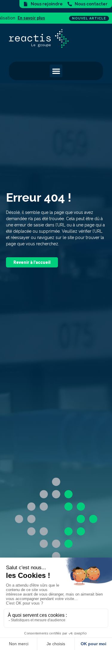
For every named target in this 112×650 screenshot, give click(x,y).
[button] (56, 71)
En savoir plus (15, 18)
